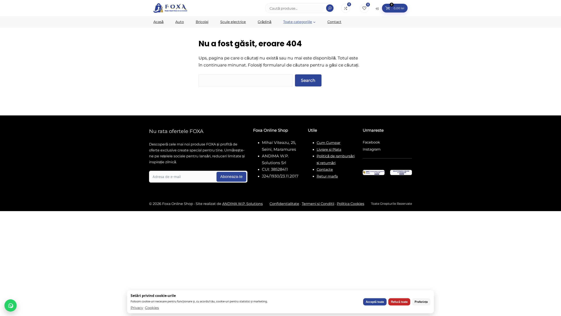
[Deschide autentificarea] (377, 8)
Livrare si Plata (329, 149)
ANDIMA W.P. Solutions (242, 204)
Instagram (372, 149)
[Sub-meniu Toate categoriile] (314, 22)
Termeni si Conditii (318, 204)
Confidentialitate (284, 204)
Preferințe (421, 301)
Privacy (137, 308)
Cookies (152, 308)
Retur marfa (327, 176)
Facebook (371, 142)
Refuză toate (399, 301)
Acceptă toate (375, 301)
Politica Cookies (350, 204)
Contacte (325, 169)
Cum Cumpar (328, 143)
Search (308, 80)
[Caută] (330, 8)
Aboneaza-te (231, 176)
